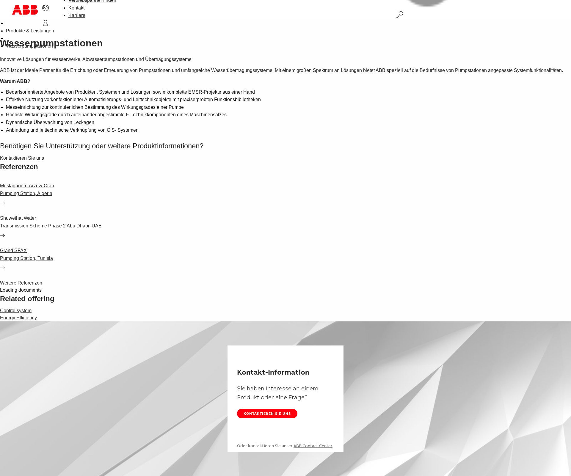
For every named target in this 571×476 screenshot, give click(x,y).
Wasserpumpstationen (29, 45)
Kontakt (76, 7)
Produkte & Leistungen (30, 30)
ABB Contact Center (313, 445)
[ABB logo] (25, 10)
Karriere (76, 15)
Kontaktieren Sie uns (267, 413)
